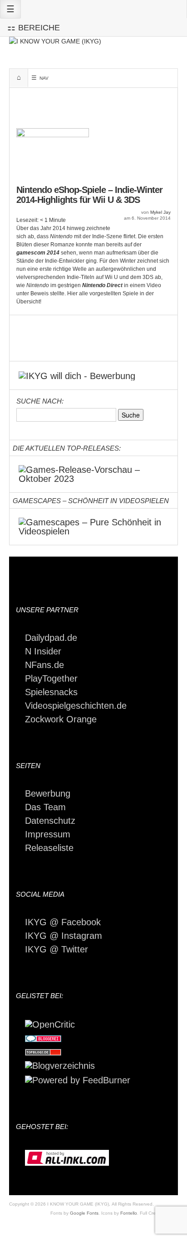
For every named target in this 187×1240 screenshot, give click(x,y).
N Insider (43, 651)
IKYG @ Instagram (63, 936)
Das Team (45, 807)
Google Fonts (84, 1213)
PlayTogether (51, 678)
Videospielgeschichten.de (76, 706)
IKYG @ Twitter (56, 949)
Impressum (47, 834)
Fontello (128, 1213)
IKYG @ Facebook (63, 922)
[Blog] (60, 1065)
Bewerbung (47, 793)
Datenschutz (50, 821)
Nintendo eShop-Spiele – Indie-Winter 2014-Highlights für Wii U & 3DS (89, 195)
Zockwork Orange (61, 719)
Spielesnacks (51, 692)
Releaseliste (49, 848)
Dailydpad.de (51, 638)
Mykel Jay (160, 212)
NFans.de (44, 665)
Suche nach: (40, 401)
